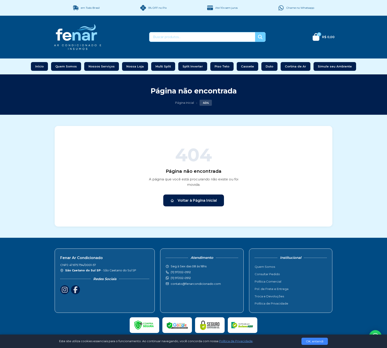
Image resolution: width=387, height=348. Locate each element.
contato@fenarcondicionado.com (196, 283)
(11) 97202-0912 (181, 278)
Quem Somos (66, 66)
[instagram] (64, 289)
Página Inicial (184, 102)
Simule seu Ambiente (335, 66)
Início (39, 66)
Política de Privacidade (271, 303)
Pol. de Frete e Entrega (271, 289)
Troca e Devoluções (269, 296)
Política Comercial (268, 281)
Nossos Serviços (101, 66)
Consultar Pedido (267, 274)
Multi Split (163, 66)
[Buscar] (260, 37)
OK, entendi (314, 341)
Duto (269, 66)
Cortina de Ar (295, 66)
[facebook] (75, 289)
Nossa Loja (135, 66)
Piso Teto (222, 66)
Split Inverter (193, 66)
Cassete (247, 66)
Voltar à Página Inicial (197, 200)
